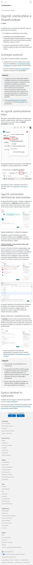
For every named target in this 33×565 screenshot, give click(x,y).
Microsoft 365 (4, 428)
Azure (3, 491)
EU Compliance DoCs (18, 562)
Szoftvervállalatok (5, 525)
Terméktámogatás (6, 5)
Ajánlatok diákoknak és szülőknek (8, 477)
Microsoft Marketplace (6, 520)
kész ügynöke (21, 102)
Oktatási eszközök (5, 464)
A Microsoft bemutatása (6, 537)
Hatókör (4, 23)
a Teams (25, 186)
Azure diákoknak (5, 479)
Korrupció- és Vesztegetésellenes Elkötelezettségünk (12, 547)
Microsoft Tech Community (7, 518)
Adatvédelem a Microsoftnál (7, 542)
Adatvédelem (17, 560)
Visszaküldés (4, 447)
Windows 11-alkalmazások (7, 433)
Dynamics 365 (4, 493)
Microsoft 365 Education (6, 469)
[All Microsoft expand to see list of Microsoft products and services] (2, 2)
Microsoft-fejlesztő (5, 510)
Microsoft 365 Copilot (6, 501)
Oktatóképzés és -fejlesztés (7, 474)
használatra (11, 354)
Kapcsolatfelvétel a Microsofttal (8, 560)
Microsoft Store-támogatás (7, 445)
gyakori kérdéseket (12, 401)
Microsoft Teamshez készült (7, 503)
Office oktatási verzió (6, 472)
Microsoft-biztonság (5, 489)
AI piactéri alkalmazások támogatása (9, 515)
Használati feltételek (24, 560)
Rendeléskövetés (5, 450)
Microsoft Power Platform (6, 523)
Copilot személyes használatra (7, 426)
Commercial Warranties (6, 455)
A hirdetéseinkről (10, 562)
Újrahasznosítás (5, 452)
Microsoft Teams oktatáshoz (7, 467)
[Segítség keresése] (5, 2)
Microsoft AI (4, 486)
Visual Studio (4, 528)
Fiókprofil (3, 440)
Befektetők (4, 544)
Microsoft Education (5, 462)
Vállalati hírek (4, 540)
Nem (20, 415)
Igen (12, 415)
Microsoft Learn (5, 513)
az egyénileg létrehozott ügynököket (17, 100)
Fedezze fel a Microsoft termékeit (8, 430)
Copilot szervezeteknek (6, 423)
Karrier (3, 535)
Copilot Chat (16, 186)
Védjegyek (4, 562)
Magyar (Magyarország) (8, 551)
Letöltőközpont (4, 442)
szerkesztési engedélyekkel (22, 68)
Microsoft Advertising (6, 498)
